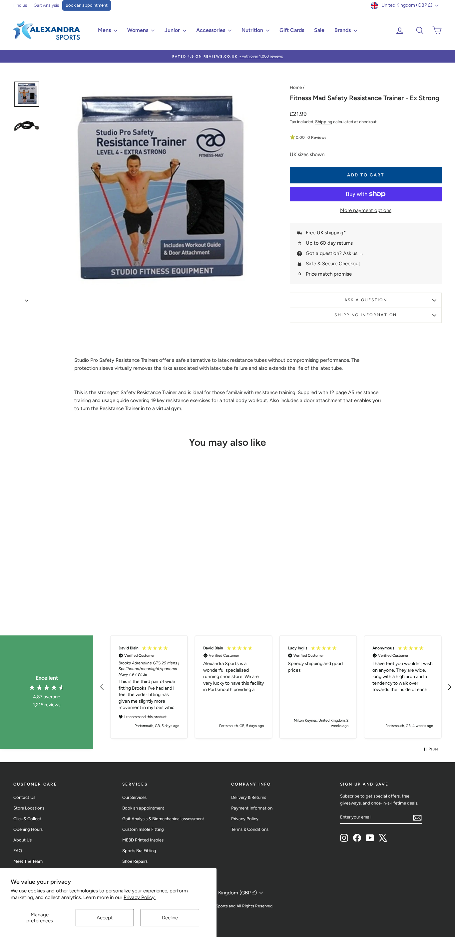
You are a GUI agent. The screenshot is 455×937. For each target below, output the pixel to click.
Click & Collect (27, 818)
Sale (319, 30)
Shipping (323, 121)
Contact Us (24, 797)
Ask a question (365, 300)
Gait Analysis (46, 5)
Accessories (211, 30)
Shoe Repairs (135, 861)
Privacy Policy (244, 818)
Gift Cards (291, 30)
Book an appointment (87, 5)
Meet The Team (28, 861)
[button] (366, 137)
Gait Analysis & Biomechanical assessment (163, 818)
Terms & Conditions (249, 829)
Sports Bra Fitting (139, 850)
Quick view (64, 558)
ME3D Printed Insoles (143, 839)
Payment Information (251, 808)
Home (296, 87)
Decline (170, 918)
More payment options (365, 210)
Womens (138, 30)
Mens (105, 30)
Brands (343, 30)
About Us (22, 839)
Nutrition (252, 30)
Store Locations (28, 808)
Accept (105, 918)
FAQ (17, 850)
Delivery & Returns (248, 797)
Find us (20, 5)
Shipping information (365, 315)
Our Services (134, 797)
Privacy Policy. (140, 897)
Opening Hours (28, 829)
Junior (173, 30)
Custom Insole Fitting (143, 829)
